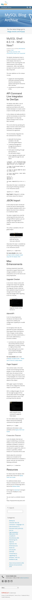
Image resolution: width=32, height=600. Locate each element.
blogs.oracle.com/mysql (16, 31)
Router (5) (11, 547)
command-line (10, 53)
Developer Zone (6, 7)
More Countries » (25, 577)
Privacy (3, 595)
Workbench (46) (13, 559)
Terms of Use (17, 595)
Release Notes (16, 486)
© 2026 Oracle (12, 593)
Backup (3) (12, 520)
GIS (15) (11, 530)
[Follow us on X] (5, 582)
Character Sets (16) (14, 522)
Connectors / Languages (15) (16, 524)
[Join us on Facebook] (3, 582)
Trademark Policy (25, 595)
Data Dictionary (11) (14, 526)
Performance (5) (13, 545)
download (16, 490)
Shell (12, 50)
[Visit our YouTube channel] (11, 582)
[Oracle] (5, 593)
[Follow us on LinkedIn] (8, 582)
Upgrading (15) (13, 555)
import (15, 53)
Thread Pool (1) (13, 553)
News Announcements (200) (16, 563)
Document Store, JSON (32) (16, 528)
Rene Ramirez (22, 48)
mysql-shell (22, 53)
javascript (15, 51)
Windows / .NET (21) (14, 557)
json (18, 53)
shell (19, 51)
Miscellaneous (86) (14, 538)
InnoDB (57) (12, 536)
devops (11, 51)
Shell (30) (11, 551)
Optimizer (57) (13, 543)
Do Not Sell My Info (9, 595)
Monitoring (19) (13, 540)
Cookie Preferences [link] (6, 597)
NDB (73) (11, 542)
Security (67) (12, 549)
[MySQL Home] (4, 3)
